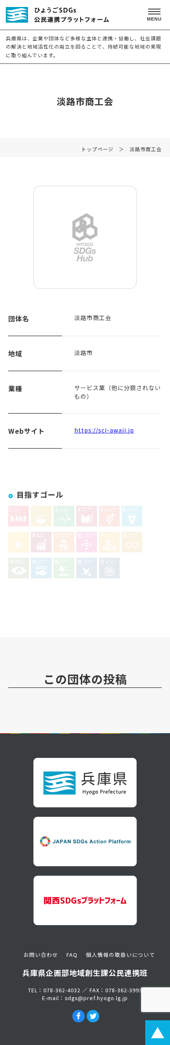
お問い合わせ (41, 955)
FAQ (72, 955)
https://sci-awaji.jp (104, 430)
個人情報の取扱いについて (120, 955)
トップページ (97, 148)
